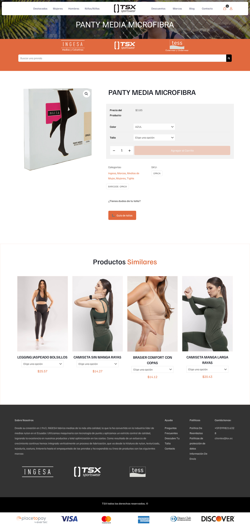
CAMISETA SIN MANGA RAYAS (97, 357)
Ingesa (112, 173)
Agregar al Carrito (182, 150)
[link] (37, 471)
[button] (86, 93)
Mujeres (121, 178)
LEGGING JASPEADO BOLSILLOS (42, 357)
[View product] (62, 281)
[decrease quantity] (114, 150)
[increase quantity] (129, 150)
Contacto (170, 448)
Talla (113, 137)
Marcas (121, 173)
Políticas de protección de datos (197, 443)
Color (113, 126)
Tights (130, 178)
